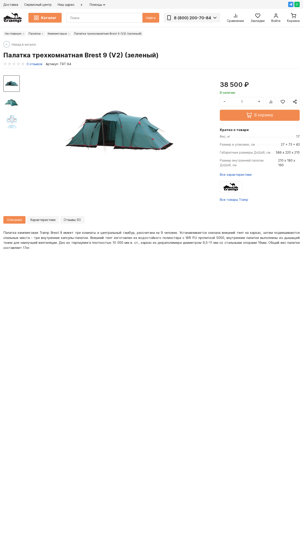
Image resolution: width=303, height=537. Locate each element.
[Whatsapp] (297, 4)
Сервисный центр (38, 4)
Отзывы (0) (72, 220)
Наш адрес (66, 4)
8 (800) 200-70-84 (192, 18)
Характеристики (42, 220)
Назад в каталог (24, 44)
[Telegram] (290, 4)
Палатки (35, 33)
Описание (14, 220)
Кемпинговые (57, 33)
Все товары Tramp (234, 199)
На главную (13, 33)
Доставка (10, 4)
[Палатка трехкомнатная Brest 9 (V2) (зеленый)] (119, 130)
